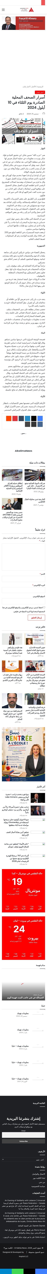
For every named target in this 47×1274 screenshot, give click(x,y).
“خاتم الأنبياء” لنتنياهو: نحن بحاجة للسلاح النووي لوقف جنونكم (16, 845)
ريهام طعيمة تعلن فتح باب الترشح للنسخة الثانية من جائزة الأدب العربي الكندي (12, 677)
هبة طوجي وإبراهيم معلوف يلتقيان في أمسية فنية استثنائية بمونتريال (12, 650)
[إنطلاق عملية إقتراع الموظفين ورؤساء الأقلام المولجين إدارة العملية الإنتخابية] (12, 475)
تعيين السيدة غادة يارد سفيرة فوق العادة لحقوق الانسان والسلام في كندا (36, 650)
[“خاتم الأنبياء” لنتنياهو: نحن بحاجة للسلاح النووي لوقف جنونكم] (38, 847)
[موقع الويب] (23, 455)
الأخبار (33, 86)
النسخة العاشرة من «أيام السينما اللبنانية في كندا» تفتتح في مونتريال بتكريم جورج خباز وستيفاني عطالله (35, 680)
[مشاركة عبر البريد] (33, 424)
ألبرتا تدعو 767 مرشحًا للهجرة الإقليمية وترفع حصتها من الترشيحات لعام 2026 (17, 858)
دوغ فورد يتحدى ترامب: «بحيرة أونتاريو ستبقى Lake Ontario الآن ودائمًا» (17, 797)
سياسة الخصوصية (38, 1186)
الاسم (42, 574)
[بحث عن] (43, 11)
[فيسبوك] (40, 418)
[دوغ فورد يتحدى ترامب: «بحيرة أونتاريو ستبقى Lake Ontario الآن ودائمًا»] (38, 798)
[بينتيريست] (15, 418)
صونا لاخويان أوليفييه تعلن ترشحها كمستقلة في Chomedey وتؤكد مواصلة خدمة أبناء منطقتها (16, 822)
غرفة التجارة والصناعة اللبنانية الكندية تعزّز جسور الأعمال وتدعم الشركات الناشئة (35, 711)
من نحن (42, 1182)
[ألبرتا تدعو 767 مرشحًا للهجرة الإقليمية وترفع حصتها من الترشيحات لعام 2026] (38, 859)
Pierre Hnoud (39, 1230)
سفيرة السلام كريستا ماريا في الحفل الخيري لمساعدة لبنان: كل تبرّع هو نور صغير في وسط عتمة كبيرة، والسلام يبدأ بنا (23, 1206)
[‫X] (33, 418)
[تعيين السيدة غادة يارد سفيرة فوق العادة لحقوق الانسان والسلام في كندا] (35, 639)
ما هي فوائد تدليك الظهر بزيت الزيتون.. (17, 1237)
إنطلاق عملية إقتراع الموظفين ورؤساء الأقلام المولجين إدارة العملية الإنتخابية (13, 487)
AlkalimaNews (23, 450)
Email (23, 1131)
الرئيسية (40, 86)
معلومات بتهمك (23, 1013)
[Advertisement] (23, 60)
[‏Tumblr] (21, 418)
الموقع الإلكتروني (39, 596)
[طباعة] (27, 424)
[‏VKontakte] (40, 424)
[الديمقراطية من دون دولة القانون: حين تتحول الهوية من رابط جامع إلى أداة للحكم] (12, 700)
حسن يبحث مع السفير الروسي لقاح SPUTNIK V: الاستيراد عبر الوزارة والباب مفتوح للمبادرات (12, 516)
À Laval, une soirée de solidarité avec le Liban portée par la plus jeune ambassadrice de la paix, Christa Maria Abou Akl (24, 1218)
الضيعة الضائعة (23, 1226)
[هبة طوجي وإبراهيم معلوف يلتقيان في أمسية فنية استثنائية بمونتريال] (12, 639)
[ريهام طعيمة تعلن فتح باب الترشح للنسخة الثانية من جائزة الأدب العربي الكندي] (12, 666)
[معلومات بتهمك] (38, 1019)
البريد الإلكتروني (38, 585)
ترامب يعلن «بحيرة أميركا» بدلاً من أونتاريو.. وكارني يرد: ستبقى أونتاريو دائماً (15, 810)
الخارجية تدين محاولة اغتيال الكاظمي (35, 500)
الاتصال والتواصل (38, 1174)
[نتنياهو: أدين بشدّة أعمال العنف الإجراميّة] (38, 836)
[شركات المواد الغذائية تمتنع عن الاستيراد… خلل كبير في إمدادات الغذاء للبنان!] (35, 475)
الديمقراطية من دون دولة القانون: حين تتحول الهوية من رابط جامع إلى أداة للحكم (12, 715)
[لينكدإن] (27, 418)
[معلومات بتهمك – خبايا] (38, 1052)
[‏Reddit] (8, 418)
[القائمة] (3, 11)
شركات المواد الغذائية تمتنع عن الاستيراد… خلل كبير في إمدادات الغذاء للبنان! (35, 486)
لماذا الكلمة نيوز (39, 1178)
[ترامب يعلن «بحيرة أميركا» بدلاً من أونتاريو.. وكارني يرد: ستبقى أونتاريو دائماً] (38, 810)
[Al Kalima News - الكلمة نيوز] (30, 9)
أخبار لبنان (26, 86)
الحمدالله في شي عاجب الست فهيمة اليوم (25, 997)
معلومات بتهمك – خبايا (20, 1046)
